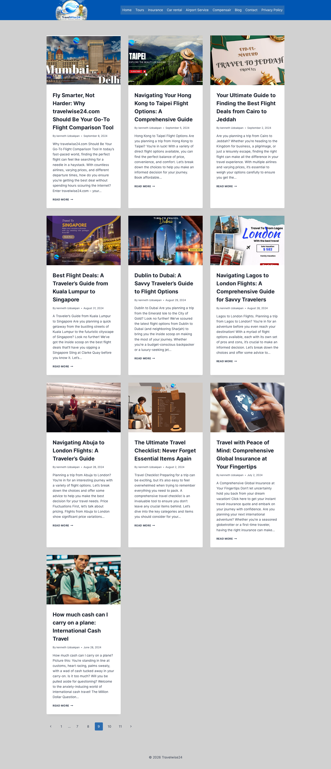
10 (109, 726)
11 (120, 726)
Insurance (155, 10)
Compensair (222, 10)
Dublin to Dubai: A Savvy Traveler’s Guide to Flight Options (163, 283)
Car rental (174, 10)
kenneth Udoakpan (68, 135)
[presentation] (84, 60)
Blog (238, 10)
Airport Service (197, 10)
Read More (63, 199)
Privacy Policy (272, 10)
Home (127, 10)
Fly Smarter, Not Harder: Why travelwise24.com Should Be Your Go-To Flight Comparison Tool (83, 111)
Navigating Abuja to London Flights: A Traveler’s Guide (78, 450)
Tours (139, 10)
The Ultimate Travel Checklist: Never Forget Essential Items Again (165, 450)
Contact (251, 10)
